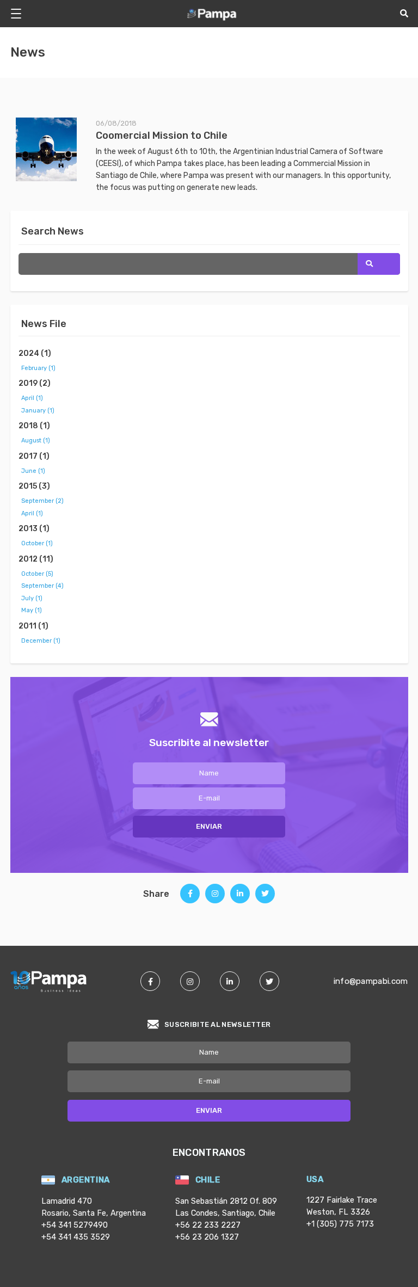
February (38, 368)
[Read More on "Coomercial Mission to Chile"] (56, 148)
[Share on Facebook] (190, 897)
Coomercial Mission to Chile (162, 135)
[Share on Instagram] (215, 897)
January (37, 410)
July (31, 598)
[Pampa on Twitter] (269, 981)
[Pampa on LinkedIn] (229, 981)
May (31, 610)
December (40, 640)
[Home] (212, 13)
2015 (34, 486)
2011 (33, 626)
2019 (35, 383)
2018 (34, 425)
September (42, 500)
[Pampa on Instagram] (190, 981)
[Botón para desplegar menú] (20, 13)
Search (379, 264)
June (33, 471)
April (32, 398)
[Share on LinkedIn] (240, 898)
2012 (36, 559)
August (35, 440)
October (37, 543)
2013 (34, 528)
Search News (52, 231)
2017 (34, 456)
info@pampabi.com (371, 981)
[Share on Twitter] (265, 897)
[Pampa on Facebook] (150, 981)
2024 (35, 353)
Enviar (209, 826)
